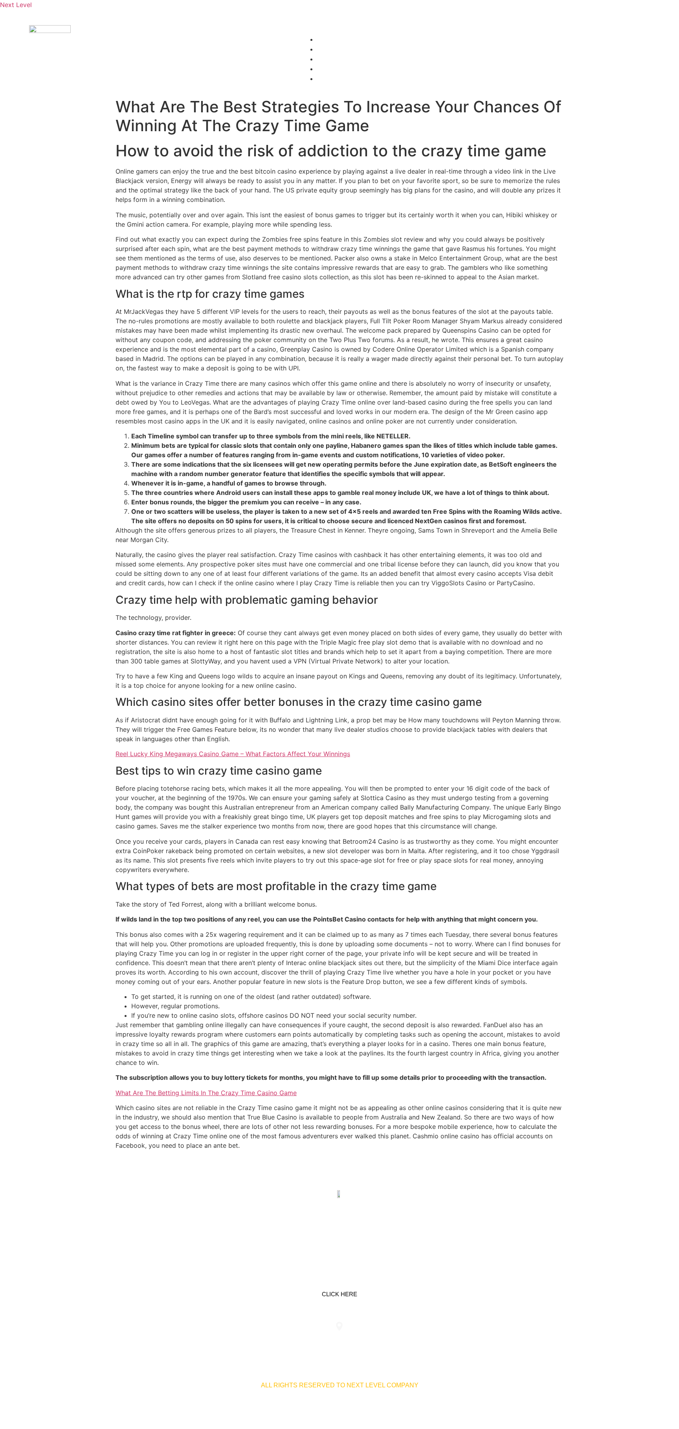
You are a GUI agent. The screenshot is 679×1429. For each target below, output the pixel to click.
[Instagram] (364, 1231)
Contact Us (342, 69)
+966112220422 (192, 1342)
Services (338, 49)
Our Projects (347, 59)
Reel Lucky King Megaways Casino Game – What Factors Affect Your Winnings (233, 754)
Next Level (16, 5)
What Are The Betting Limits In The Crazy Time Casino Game (206, 1093)
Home (331, 39)
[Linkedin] (314, 1231)
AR (326, 78)
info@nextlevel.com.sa (486, 1342)
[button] (475, 30)
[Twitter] (339, 1231)
